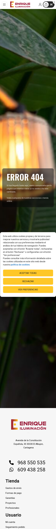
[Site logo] (20, 4)
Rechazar (28, 281)
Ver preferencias (28, 289)
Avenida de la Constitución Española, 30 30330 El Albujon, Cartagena (28, 444)
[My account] (40, 5)
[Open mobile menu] (4, 5)
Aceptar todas (28, 273)
